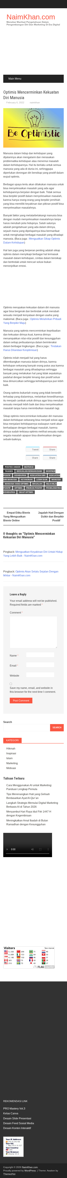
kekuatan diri (37, 475)
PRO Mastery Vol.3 (14, 1108)
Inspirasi (11, 753)
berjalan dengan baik (29, 471)
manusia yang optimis (16, 484)
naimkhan (35, 102)
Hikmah (10, 748)
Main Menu (14, 78)
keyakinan (27, 480)
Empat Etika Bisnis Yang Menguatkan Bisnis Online (16, 516)
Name (14, 655)
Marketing (12, 763)
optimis (18, 488)
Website (14, 675)
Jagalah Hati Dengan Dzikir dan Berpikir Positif (51, 516)
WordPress (30, 1170)
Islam (9, 758)
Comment (16, 612)
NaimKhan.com (31, 17)
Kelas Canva (10, 1113)
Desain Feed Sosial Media (18, 1123)
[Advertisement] (33, 52)
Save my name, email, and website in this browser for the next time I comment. (33, 690)
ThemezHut (9, 1174)
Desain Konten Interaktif (17, 1128)
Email (14, 665)
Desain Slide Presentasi (17, 1118)
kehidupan (20, 475)
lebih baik (42, 480)
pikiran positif (34, 488)
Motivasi (28, 467)
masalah (37, 484)
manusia (56, 480)
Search (7, 722)
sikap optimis (26, 492)
